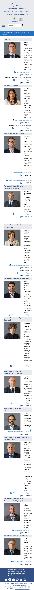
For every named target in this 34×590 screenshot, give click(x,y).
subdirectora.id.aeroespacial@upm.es (22, 366)
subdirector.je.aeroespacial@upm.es (22, 172)
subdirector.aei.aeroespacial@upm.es (22, 493)
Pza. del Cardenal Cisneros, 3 (13, 587)
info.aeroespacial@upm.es (22, 589)
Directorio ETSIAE (13, 573)
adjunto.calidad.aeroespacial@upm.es (22, 561)
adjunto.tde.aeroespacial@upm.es (23, 530)
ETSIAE (3, 32)
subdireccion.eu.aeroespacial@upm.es (21, 265)
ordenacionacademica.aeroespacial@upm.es (20, 180)
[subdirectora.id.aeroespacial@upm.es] (31, 368)
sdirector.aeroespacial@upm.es (23, 80)
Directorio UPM (20, 571)
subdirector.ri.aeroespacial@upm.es (22, 403)
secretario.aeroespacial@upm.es (23, 120)
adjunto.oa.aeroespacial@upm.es (23, 214)
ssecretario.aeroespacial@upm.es (23, 128)
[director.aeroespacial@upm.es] (13, 120)
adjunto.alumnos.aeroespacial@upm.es (21, 315)
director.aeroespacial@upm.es (24, 72)
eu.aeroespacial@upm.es (25, 273)
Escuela (9, 32)
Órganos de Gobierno (19, 32)
